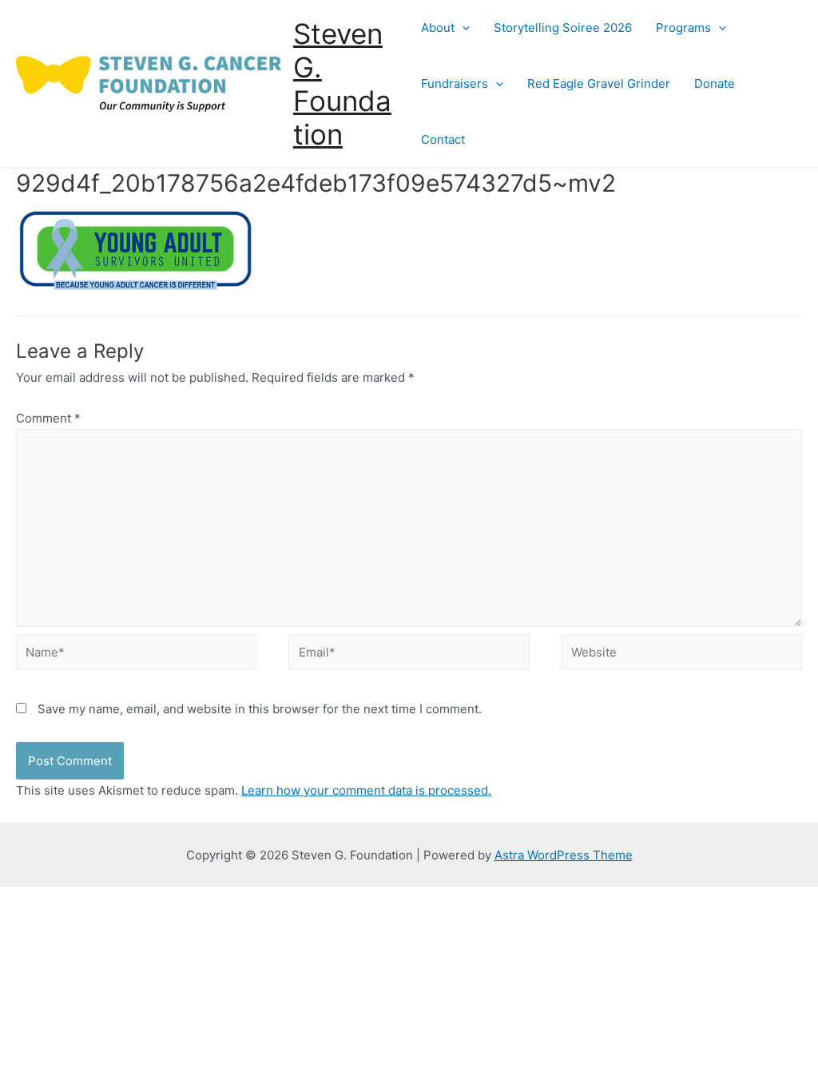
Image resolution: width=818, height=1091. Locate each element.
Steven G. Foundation (342, 84)
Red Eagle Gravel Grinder (598, 83)
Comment (48, 418)
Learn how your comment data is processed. (366, 790)
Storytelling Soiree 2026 (563, 27)
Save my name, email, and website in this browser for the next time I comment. (260, 708)
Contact (443, 139)
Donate (714, 83)
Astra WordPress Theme (563, 855)
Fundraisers (454, 83)
